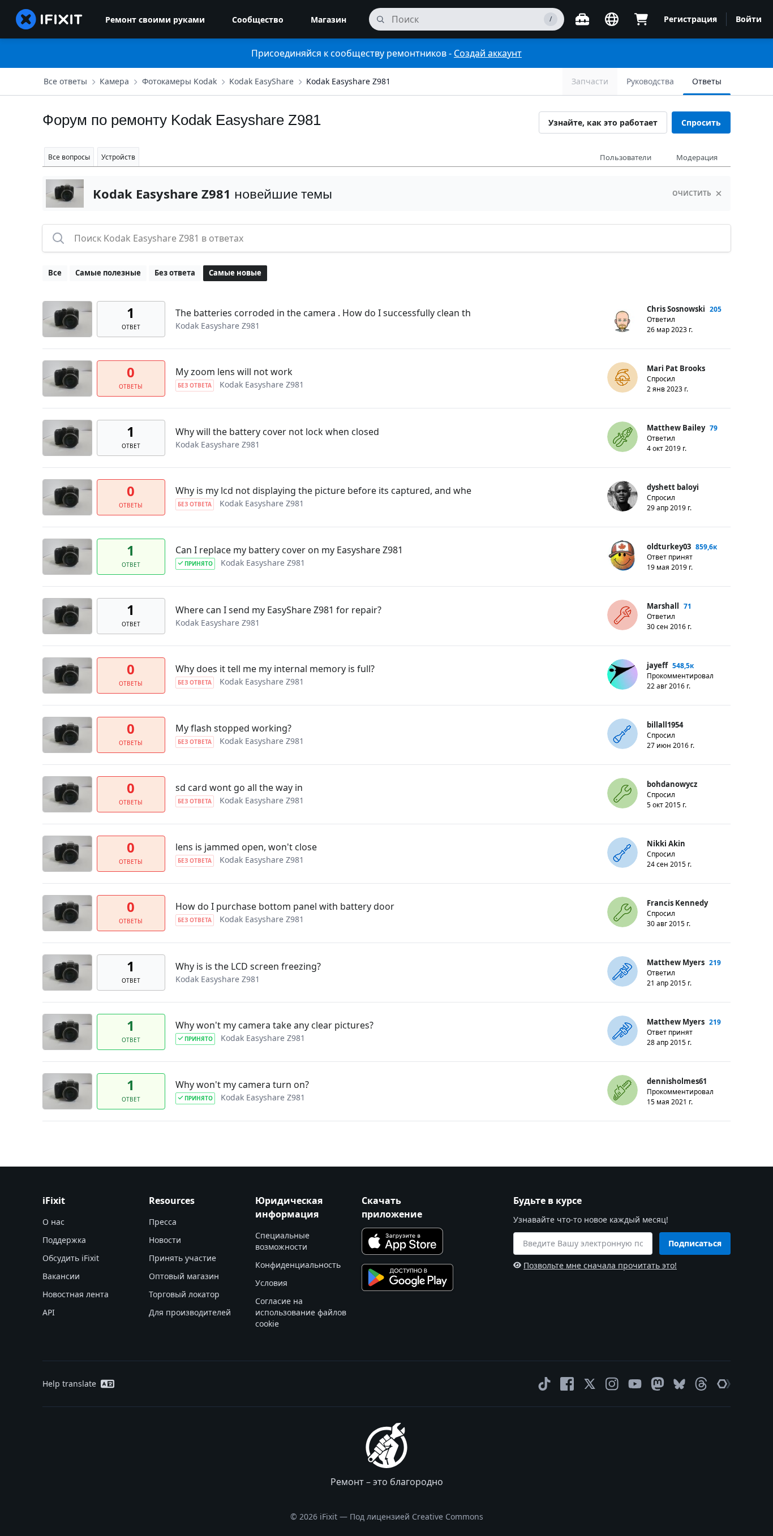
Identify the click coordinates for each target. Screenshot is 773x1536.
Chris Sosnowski (676, 309)
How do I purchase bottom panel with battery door (284, 906)
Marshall (663, 606)
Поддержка (64, 1239)
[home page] (49, 19)
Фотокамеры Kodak (179, 81)
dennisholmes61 (677, 1081)
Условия (271, 1282)
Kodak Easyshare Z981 (348, 81)
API (48, 1312)
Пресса (163, 1221)
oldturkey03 (669, 546)
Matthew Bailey (676, 428)
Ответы (707, 81)
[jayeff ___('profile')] (622, 674)
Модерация (697, 157)
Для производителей (190, 1312)
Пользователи (625, 157)
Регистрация (690, 19)
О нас (53, 1221)
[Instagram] (612, 1384)
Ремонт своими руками (155, 19)
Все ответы (65, 81)
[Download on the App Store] (402, 1241)
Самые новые (235, 273)
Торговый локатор (184, 1294)
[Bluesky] (679, 1384)
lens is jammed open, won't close (246, 847)
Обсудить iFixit (70, 1258)
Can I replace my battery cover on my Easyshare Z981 (289, 550)
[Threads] (701, 1384)
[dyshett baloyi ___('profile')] (622, 496)
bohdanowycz (672, 784)
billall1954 (665, 725)
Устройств (118, 157)
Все (55, 273)
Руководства (650, 81)
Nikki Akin (666, 843)
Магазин (328, 19)
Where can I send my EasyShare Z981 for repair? (278, 610)
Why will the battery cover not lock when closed (277, 431)
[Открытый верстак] (582, 19)
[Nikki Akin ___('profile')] (622, 852)
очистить (691, 193)
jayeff (657, 665)
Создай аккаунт (488, 53)
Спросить (701, 122)
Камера (114, 81)
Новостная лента (75, 1294)
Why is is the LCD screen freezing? (248, 966)
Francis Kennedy (677, 903)
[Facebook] (567, 1384)
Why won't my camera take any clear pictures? (274, 1025)
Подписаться (695, 1243)
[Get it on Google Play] (407, 1277)
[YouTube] (635, 1384)
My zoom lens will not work (234, 371)
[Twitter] (589, 1384)
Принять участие (182, 1258)
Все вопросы (69, 157)
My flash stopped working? (233, 728)
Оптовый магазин (184, 1276)
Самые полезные (108, 273)
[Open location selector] (611, 19)
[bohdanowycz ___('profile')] (622, 793)
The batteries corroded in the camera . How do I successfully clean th (323, 313)
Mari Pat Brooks (676, 368)
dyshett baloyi (673, 487)
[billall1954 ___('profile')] (622, 733)
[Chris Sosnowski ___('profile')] (622, 318)
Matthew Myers (676, 962)
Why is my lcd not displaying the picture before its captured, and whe (323, 490)
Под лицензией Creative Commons (416, 1516)
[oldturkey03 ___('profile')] (622, 555)
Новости (165, 1239)
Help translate (69, 1383)
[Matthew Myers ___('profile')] (622, 971)
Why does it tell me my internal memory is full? (275, 668)
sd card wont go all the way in (239, 787)
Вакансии (61, 1276)
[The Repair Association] (724, 1384)
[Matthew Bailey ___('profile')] (622, 436)
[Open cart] (641, 19)
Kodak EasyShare (261, 81)
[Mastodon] (657, 1384)
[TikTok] (544, 1384)
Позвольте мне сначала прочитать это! (600, 1265)
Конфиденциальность (298, 1264)
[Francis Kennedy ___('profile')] (622, 912)
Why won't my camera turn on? (242, 1084)
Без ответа (174, 273)
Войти (749, 19)
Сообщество (258, 19)
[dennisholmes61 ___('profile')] (622, 1090)
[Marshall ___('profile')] (622, 615)
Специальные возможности (282, 1241)
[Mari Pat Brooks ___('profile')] (622, 377)
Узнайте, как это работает (603, 122)
